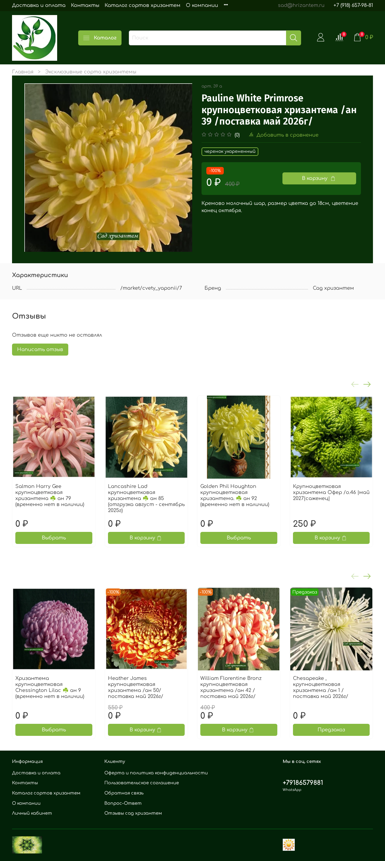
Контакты (85, 5)
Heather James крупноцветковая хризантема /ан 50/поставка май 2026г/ (135, 687)
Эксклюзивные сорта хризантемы (90, 72)
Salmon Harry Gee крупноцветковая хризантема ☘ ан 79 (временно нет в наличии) (49, 495)
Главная (22, 72)
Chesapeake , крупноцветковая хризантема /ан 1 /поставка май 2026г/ (320, 687)
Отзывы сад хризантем (133, 813)
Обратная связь (123, 793)
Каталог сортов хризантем (142, 5)
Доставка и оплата (39, 5)
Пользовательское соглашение (141, 782)
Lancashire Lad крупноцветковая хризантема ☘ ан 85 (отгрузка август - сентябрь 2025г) (146, 498)
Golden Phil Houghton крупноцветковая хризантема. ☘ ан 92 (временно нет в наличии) (234, 495)
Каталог (105, 38)
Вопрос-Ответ (123, 803)
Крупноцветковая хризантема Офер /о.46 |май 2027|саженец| (331, 492)
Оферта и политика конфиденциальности (156, 772)
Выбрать (54, 538)
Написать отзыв (40, 349)
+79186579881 (303, 782)
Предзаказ (331, 730)
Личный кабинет (32, 813)
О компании (202, 5)
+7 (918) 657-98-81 (353, 5)
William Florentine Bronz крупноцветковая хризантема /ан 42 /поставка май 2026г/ (231, 687)
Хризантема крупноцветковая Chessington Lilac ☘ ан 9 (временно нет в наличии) (49, 687)
